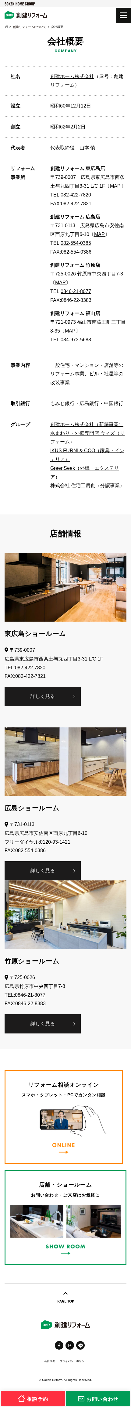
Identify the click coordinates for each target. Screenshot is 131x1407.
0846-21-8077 (76, 291)
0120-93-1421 (55, 842)
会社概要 (49, 1361)
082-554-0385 (76, 243)
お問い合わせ (102, 1399)
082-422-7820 (76, 194)
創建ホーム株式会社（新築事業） (86, 424)
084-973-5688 (76, 339)
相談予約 (36, 1399)
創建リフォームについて (29, 27)
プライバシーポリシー (73, 1361)
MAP (115, 186)
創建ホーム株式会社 (72, 76)
